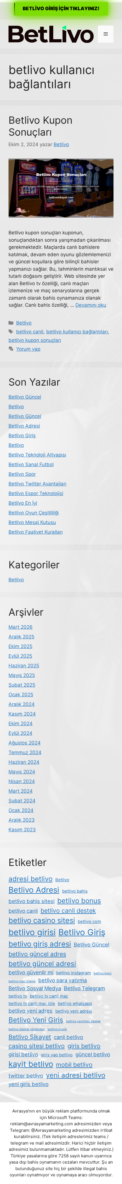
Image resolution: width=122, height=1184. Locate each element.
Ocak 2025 (21, 694)
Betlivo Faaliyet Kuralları (36, 532)
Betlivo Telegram (84, 988)
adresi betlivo (30, 879)
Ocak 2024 (21, 810)
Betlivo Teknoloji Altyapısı (37, 455)
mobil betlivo (74, 1064)
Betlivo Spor (22, 474)
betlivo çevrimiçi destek (83, 1021)
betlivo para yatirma (62, 980)
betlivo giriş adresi (40, 943)
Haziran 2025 (24, 665)
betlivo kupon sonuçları (35, 340)
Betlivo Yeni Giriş (36, 1020)
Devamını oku (90, 305)
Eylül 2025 (20, 656)
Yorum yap (28, 349)
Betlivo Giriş (22, 435)
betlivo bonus (79, 901)
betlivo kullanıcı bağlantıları (77, 332)
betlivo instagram (73, 972)
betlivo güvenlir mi (31, 972)
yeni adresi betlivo (75, 1075)
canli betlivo (68, 1037)
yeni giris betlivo (29, 1084)
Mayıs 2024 (22, 772)
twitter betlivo (26, 1075)
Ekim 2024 (21, 723)
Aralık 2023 (22, 820)
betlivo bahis (75, 891)
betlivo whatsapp (75, 1003)
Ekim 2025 (20, 646)
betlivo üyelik (57, 1029)
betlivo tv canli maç (49, 996)
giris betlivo (84, 1046)
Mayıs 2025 (22, 675)
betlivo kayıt (103, 973)
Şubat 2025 (22, 685)
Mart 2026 (21, 627)
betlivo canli (29, 332)
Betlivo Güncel (25, 397)
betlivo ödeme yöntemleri (27, 1029)
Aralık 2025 (21, 637)
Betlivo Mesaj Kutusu (32, 522)
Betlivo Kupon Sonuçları (40, 126)
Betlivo (23, 323)
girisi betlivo (23, 1054)
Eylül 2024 (20, 733)
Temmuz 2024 (25, 752)
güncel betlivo (92, 1054)
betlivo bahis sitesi (31, 901)
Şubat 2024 (22, 801)
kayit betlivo (31, 1064)
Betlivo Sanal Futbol (31, 464)
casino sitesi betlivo (37, 1046)
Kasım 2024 (22, 714)
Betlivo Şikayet (30, 1036)
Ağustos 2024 (25, 743)
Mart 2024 (21, 791)
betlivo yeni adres (30, 1011)
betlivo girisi (32, 932)
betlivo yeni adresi (73, 1011)
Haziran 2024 (24, 762)
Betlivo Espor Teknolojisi (36, 493)
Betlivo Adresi (24, 426)
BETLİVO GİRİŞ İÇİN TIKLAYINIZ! (61, 8)
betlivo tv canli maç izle (32, 1003)
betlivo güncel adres (37, 954)
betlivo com (89, 921)
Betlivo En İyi (23, 503)
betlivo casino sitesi (42, 920)
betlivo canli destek (68, 910)
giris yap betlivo (57, 1054)
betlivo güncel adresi (42, 964)
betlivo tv (18, 996)
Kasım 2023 (22, 829)
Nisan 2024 (22, 781)
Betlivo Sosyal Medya (35, 988)
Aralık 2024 (22, 704)
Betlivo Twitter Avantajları (37, 484)
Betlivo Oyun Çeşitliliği (34, 513)
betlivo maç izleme (22, 981)
